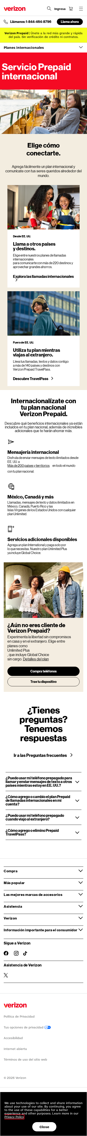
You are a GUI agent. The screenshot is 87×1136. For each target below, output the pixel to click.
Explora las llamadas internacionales (43, 277)
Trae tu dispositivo (43, 682)
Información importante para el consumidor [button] (40, 930)
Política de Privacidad (19, 1016)
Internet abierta (15, 1049)
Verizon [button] (10, 918)
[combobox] (43, 48)
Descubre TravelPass (31, 379)
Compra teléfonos (43, 671)
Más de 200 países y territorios (28, 465)
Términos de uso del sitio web (25, 1059)
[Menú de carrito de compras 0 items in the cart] (71, 8)
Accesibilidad (13, 1038)
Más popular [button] (14, 883)
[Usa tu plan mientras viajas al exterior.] (43, 313)
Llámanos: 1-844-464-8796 (30, 21)
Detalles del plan (36, 659)
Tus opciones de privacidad (24, 1027)
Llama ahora (70, 22)
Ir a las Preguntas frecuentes (41, 755)
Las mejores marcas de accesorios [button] (33, 894)
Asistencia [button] (13, 906)
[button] (43, 781)
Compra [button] (10, 871)
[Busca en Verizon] (49, 8)
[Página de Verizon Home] (15, 8)
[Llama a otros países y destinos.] (43, 207)
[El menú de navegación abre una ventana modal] (81, 8)
